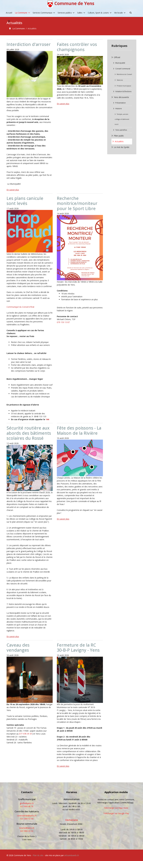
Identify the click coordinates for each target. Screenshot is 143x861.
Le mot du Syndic (121, 147)
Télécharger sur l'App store (116, 808)
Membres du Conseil (124, 74)
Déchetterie (71, 820)
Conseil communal (122, 68)
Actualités (119, 141)
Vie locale (118, 12)
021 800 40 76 (26, 806)
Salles (79, 12)
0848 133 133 (40, 416)
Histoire (118, 108)
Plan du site (38, 855)
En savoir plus (13, 189)
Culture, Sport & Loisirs (98, 12)
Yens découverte (121, 97)
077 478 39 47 (25, 733)
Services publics (65, 12)
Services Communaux (42, 12)
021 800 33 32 (26, 831)
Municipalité (120, 63)
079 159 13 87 (63, 322)
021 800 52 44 (26, 818)
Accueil (9, 12)
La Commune (21, 12)
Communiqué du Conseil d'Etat (20, 307)
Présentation (120, 103)
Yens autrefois (121, 130)
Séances (120, 80)
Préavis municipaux (124, 86)
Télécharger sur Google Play (116, 813)
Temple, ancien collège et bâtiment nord (122, 119)
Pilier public (119, 135)
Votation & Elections (123, 91)
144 (47, 419)
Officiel (117, 57)
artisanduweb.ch (71, 855)
